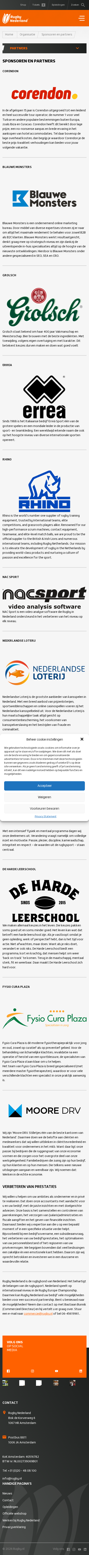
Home (9, 34)
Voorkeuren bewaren (44, 808)
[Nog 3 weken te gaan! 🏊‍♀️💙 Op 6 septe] (56, 1383)
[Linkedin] (80, 1370)
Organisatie (27, 34)
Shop (23, 5)
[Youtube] (56, 1370)
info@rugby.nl (12, 1478)
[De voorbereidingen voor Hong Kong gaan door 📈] (39, 1383)
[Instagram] (32, 1370)
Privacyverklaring (14, 1527)
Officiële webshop (14, 1513)
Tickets (36, 5)
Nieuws (7, 1493)
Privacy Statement (46, 816)
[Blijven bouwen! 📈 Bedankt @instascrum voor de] (5, 1383)
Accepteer (44, 785)
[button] (82, 739)
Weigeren (44, 797)
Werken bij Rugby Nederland (21, 1520)
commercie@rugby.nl (38, 1313)
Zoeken (75, 5)
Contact (8, 1500)
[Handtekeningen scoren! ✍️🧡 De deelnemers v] (72, 1383)
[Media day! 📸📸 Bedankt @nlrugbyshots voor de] (22, 1383)
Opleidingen (58, 5)
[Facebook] (8, 1370)
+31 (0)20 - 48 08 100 (22, 1470)
